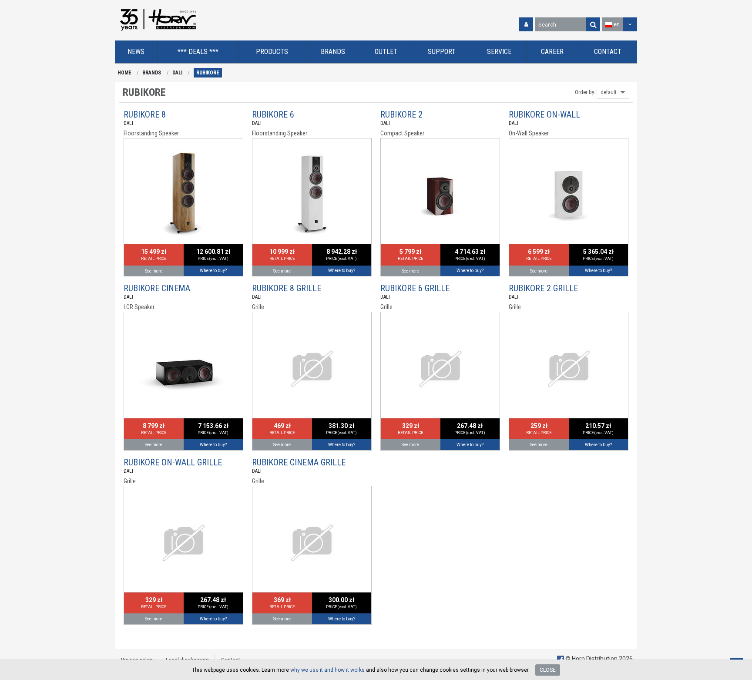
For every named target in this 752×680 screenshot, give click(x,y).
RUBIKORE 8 (145, 114)
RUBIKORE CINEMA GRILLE (299, 462)
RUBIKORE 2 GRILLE (543, 288)
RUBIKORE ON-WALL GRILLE (173, 462)
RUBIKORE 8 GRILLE (286, 288)
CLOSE (548, 670)
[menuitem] (136, 52)
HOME (124, 73)
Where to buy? (213, 270)
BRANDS (151, 73)
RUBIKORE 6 (273, 114)
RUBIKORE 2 (401, 114)
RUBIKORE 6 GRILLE (415, 288)
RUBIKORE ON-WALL (544, 114)
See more (153, 271)
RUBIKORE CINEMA (157, 288)
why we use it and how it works (327, 670)
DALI (177, 73)
